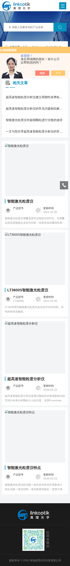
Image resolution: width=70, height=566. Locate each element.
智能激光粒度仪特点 (24, 468)
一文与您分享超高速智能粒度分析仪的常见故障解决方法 (35, 131)
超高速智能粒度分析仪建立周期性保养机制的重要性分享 (35, 97)
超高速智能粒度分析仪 (26, 379)
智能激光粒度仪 (20, 201)
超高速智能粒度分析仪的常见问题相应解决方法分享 (35, 108)
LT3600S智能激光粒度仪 (27, 290)
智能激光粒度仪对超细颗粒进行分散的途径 (34, 120)
